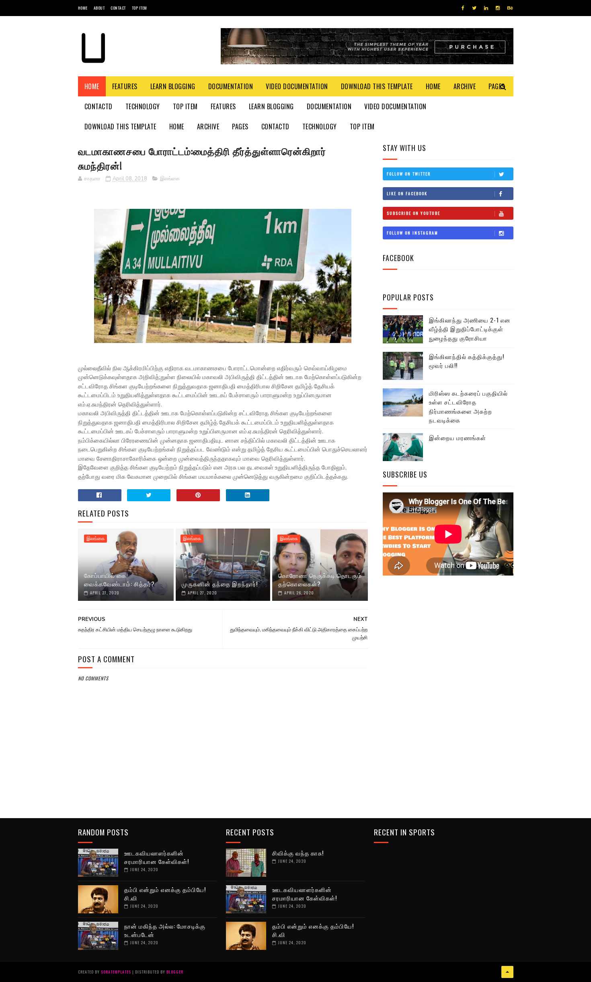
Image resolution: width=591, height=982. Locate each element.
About (99, 8)
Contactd (98, 106)
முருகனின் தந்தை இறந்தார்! (220, 583)
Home (83, 8)
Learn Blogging (172, 86)
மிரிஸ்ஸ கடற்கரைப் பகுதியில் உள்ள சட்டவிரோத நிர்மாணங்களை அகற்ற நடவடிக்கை (468, 406)
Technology (142, 106)
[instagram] (498, 8)
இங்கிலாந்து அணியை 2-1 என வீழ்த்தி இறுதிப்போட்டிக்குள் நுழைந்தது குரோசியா (470, 328)
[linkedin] (486, 8)
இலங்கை (170, 178)
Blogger (174, 972)
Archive (465, 86)
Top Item (139, 8)
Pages (240, 126)
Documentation (230, 86)
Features (124, 86)
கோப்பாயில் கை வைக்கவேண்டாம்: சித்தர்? (119, 579)
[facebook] (463, 8)
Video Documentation (297, 86)
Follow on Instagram (412, 233)
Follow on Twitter (409, 174)
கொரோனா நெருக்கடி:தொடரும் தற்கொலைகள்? (320, 579)
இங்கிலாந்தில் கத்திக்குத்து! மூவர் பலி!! (466, 361)
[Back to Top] (507, 972)
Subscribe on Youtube (413, 213)
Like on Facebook (407, 193)
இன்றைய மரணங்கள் (457, 437)
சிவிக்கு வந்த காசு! (298, 852)
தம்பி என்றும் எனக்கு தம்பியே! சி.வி (165, 893)
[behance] (510, 8)
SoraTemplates (116, 972)
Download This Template (377, 86)
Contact (118, 8)
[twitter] (474, 8)
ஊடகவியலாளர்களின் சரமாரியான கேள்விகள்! (156, 857)
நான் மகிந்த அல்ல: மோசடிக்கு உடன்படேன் (164, 930)
